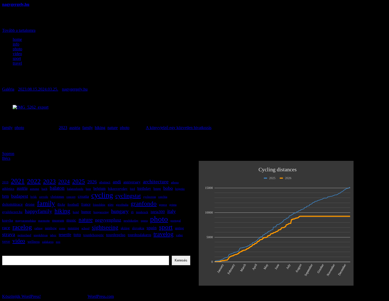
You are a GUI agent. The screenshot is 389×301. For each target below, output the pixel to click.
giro (111, 204)
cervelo (43, 196)
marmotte (44, 220)
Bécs (6, 158)
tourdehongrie (93, 235)
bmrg (157, 189)
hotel (76, 212)
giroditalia (122, 204)
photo (17, 49)
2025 (78, 181)
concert (70, 196)
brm (5, 196)
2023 (63, 127)
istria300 (158, 211)
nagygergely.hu (15, 4)
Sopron (8, 153)
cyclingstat (128, 196)
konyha (7, 220)
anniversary (132, 182)
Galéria (8, 89)
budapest (19, 196)
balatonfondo (75, 188)
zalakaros (47, 241)
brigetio (180, 188)
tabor (53, 235)
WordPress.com (101, 296)
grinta (173, 204)
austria (74, 127)
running (73, 228)
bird (132, 188)
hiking (100, 127)
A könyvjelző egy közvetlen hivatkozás (178, 127)
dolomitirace (12, 204)
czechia (162, 196)
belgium (99, 188)
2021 (18, 181)
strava (8, 234)
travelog (163, 234)
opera (144, 220)
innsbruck (142, 212)
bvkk (33, 196)
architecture (156, 181)
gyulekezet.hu (12, 212)
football (73, 204)
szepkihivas (41, 235)
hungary (120, 211)
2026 (92, 181)
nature (112, 127)
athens (175, 182)
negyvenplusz (108, 220)
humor (86, 212)
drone (30, 204)
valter (179, 235)
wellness (34, 242)
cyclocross (149, 196)
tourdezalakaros (139, 235)
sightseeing (105, 227)
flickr (61, 204)
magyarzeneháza (25, 220)
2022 (34, 181)
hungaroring (101, 212)
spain (152, 227)
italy (171, 211)
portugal (175, 220)
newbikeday (131, 220)
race (6, 227)
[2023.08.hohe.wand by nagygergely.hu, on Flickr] (30, 107)
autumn (34, 188)
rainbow (51, 228)
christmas (57, 196)
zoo (58, 241)
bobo (168, 188)
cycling (102, 195)
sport (17, 58)
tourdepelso (115, 234)
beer (88, 188)
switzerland (24, 235)
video (17, 53)
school (85, 228)
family (7, 127)
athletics (8, 189)
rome (62, 228)
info (16, 44)
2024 (64, 181)
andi (117, 181)
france (86, 204)
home (17, 39)
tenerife (65, 234)
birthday (144, 188)
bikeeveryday (118, 189)
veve (6, 241)
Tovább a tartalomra (18, 30)
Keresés (8, 253)
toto (77, 234)
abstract (104, 182)
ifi (132, 212)
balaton (57, 188)
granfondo (144, 203)
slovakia (138, 228)
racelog (22, 227)
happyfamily (38, 211)
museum (58, 220)
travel (17, 63)
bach (44, 188)
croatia (83, 196)
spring (179, 228)
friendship (99, 204)
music (71, 220)
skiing (125, 228)
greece (163, 204)
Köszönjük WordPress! (21, 296)
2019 (5, 182)
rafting (38, 228)
